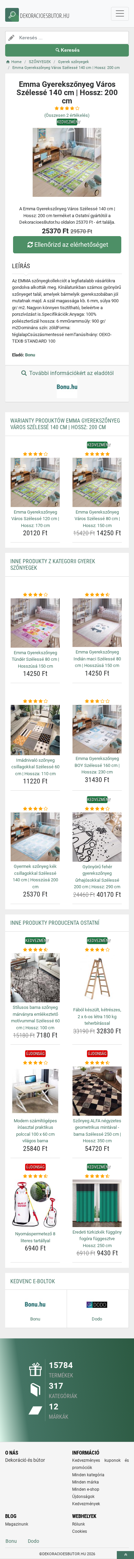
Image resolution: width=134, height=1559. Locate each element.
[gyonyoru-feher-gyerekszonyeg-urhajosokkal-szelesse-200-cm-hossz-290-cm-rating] (97, 809)
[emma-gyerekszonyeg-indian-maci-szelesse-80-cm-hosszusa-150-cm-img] (97, 622)
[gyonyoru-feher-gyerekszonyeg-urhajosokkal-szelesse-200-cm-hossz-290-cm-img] (97, 837)
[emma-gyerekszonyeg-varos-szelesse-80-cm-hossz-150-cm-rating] (97, 454)
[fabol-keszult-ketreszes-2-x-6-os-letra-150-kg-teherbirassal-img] (97, 979)
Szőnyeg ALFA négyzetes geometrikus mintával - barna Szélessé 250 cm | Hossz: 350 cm (97, 1131)
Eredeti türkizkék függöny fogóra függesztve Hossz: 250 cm (97, 1238)
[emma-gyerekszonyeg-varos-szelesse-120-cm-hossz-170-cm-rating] (35, 454)
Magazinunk (16, 1524)
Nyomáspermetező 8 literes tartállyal (35, 1237)
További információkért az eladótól (71, 373)
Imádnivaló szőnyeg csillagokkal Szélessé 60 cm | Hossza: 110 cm (35, 767)
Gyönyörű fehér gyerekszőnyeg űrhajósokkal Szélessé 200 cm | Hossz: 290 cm (97, 877)
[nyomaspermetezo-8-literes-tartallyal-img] (35, 1204)
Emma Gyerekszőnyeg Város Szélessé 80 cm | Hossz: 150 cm (97, 518)
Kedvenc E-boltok (32, 1281)
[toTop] (125, 1555)
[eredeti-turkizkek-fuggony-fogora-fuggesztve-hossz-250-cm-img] (97, 1203)
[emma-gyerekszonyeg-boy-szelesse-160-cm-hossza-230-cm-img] (97, 729)
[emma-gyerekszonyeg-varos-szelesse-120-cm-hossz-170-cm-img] (35, 482)
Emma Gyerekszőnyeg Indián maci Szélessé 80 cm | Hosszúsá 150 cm (97, 658)
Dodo (33, 1541)
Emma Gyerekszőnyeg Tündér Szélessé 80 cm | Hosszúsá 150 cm (35, 659)
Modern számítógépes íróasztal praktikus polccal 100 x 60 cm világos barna (35, 1131)
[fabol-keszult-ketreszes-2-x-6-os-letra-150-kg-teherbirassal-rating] (97, 949)
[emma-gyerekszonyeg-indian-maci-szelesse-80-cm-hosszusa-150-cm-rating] (97, 594)
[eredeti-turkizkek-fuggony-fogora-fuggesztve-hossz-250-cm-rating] (97, 1176)
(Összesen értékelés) (67, 115)
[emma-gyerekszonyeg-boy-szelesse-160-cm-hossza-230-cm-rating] (97, 701)
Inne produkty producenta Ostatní (54, 923)
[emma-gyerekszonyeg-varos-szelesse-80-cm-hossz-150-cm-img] (97, 482)
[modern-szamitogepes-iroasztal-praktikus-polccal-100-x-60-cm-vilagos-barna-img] (35, 1091)
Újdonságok (83, 1496)
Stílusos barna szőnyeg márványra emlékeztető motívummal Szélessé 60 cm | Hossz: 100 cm (35, 1017)
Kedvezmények (86, 1503)
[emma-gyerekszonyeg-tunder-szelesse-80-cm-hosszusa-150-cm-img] (35, 623)
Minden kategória (88, 1474)
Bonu (30, 354)
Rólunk (78, 1524)
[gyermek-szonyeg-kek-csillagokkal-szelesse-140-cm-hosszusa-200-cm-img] (35, 836)
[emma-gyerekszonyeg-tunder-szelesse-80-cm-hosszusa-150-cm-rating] (35, 594)
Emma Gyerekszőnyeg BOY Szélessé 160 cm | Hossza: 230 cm (97, 765)
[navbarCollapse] (120, 14)
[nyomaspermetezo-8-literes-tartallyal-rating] (35, 1176)
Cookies (79, 1531)
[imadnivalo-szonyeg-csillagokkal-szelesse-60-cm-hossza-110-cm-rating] (35, 701)
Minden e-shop (85, 1489)
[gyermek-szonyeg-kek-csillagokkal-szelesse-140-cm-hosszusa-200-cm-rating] (35, 809)
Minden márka (85, 1482)
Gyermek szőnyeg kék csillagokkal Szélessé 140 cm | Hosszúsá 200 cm (35, 876)
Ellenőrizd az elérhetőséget (71, 244)
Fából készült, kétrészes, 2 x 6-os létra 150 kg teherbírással (97, 1016)
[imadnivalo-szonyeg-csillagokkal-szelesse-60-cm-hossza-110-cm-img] (35, 730)
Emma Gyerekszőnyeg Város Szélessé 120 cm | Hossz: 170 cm (35, 518)
